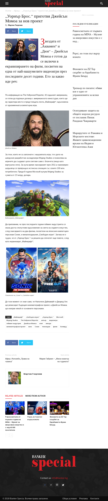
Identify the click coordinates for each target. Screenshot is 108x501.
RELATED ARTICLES (14, 396)
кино (30, 327)
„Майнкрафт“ (18, 317)
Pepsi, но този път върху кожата (86, 55)
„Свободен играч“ (32, 317)
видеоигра (53, 320)
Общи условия (69, 498)
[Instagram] (57, 485)
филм (55, 327)
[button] (101, 3)
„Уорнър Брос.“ (47, 317)
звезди (48, 323)
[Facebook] (45, 485)
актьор (43, 320)
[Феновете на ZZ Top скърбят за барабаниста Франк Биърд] (59, 408)
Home (8, 10)
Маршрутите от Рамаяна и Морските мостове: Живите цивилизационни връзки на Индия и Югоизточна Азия (87, 139)
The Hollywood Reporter (29, 320)
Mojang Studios (12, 320)
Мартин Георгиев (15, 25)
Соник (37, 327)
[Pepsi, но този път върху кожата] (37, 408)
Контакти (94, 498)
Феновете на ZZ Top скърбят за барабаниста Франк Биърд (86, 72)
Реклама (83, 498)
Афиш (17, 10)
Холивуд (63, 327)
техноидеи (46, 327)
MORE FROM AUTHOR (35, 396)
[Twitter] (63, 485)
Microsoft (59, 317)
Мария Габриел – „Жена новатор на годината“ (54, 360)
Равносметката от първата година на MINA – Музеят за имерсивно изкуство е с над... (87, 36)
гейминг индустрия (13, 323)
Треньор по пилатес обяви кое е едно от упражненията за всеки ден (87, 93)
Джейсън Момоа (30, 323)
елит (41, 323)
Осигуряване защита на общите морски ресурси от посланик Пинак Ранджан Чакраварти (86, 116)
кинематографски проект (15, 327)
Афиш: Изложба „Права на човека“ (17, 360)
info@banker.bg (60, 478)
